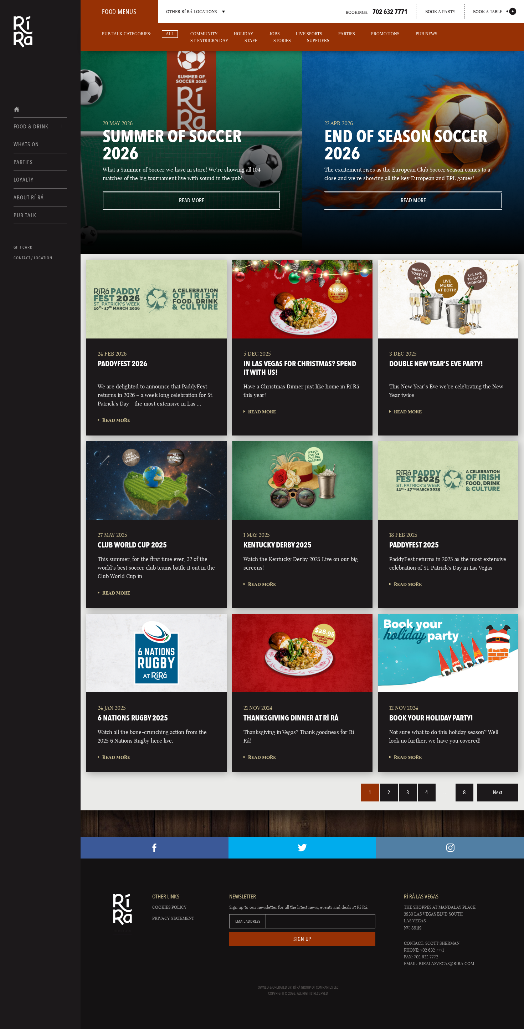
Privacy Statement (173, 918)
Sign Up (302, 939)
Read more (153, 200)
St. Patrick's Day (209, 40)
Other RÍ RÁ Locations (191, 11)
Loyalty (24, 179)
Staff (251, 40)
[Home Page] (23, 36)
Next (497, 792)
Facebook (154, 848)
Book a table (487, 11)
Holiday (243, 33)
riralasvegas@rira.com (446, 963)
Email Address (247, 921)
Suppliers (318, 40)
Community (204, 33)
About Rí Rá (29, 197)
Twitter (302, 848)
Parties (23, 162)
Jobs (274, 33)
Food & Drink (31, 126)
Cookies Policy (169, 907)
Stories (282, 40)
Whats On (26, 144)
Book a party (440, 11)
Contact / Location (33, 257)
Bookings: (376, 11)
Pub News (426, 33)
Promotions (385, 33)
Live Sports (309, 33)
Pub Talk (25, 215)
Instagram (450, 848)
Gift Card (23, 247)
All (170, 33)
